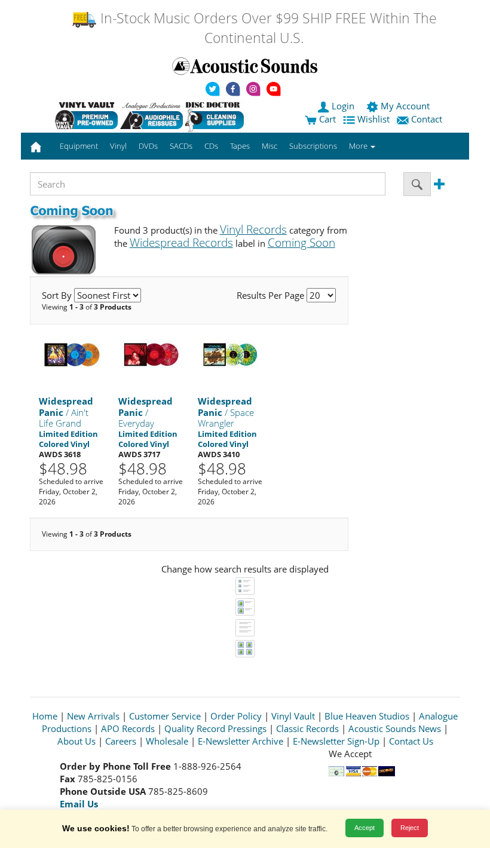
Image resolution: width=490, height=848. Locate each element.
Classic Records (307, 728)
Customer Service (165, 716)
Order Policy (236, 716)
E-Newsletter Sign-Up (336, 741)
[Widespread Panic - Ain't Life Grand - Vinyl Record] (71, 354)
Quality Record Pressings (215, 728)
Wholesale (167, 741)
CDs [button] (211, 145)
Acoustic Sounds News (394, 728)
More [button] (359, 145)
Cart (326, 119)
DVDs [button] (148, 145)
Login (343, 106)
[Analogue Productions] (151, 115)
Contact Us (411, 741)
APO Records (128, 728)
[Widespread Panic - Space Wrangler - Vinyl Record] (230, 354)
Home (44, 716)
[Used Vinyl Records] (86, 115)
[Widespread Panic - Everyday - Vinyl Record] (150, 354)
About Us (76, 741)
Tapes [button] (240, 145)
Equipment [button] (79, 145)
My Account (405, 106)
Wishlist (373, 119)
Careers (120, 741)
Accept (364, 827)
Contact (427, 119)
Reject (409, 827)
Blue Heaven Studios (366, 716)
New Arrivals (93, 716)
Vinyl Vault (293, 716)
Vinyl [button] (118, 145)
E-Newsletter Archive (240, 741)
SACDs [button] (181, 145)
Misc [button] (269, 145)
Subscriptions (313, 145)
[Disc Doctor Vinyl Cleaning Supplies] (216, 115)
